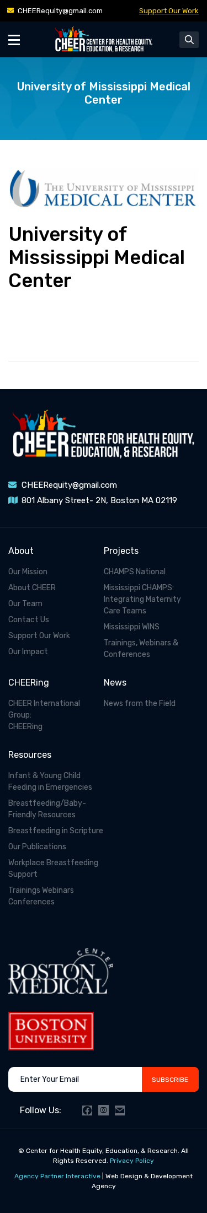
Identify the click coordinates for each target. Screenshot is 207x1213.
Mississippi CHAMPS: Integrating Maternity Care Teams (142, 599)
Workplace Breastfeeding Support (53, 868)
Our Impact (28, 651)
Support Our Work (169, 11)
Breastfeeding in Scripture (55, 830)
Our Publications (37, 846)
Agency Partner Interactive (57, 1176)
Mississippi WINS (132, 627)
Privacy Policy (132, 1161)
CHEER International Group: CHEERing (44, 715)
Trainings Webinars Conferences (41, 896)
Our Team (25, 603)
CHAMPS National (135, 571)
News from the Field (140, 703)
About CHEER (32, 587)
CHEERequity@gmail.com (60, 11)
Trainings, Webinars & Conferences (141, 648)
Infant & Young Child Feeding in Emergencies (50, 781)
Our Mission (27, 571)
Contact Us (28, 619)
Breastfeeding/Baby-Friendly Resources (47, 809)
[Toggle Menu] (14, 39)
